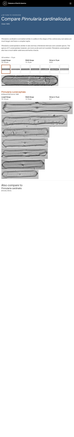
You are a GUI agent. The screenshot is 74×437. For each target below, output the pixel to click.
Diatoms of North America (17, 3)
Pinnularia (31, 19)
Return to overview (11, 15)
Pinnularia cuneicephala (13, 91)
